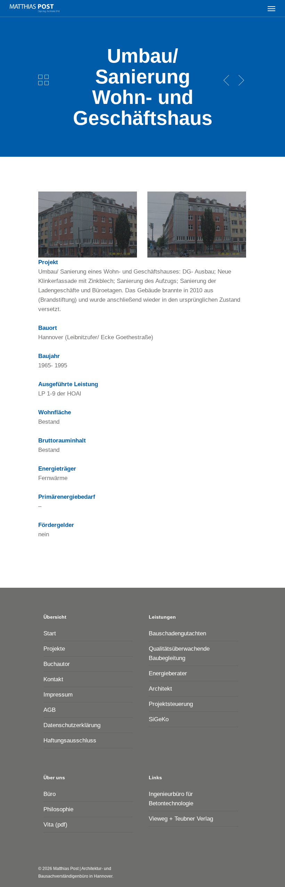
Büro (49, 794)
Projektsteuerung (171, 704)
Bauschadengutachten (177, 633)
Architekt (160, 688)
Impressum (58, 694)
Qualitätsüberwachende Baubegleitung (179, 653)
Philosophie (58, 809)
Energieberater (168, 673)
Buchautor (56, 664)
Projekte (54, 648)
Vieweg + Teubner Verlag (181, 818)
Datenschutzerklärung (71, 725)
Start (49, 633)
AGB (49, 710)
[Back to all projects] (43, 80)
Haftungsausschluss (69, 740)
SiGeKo (159, 719)
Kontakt (53, 679)
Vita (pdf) (55, 824)
